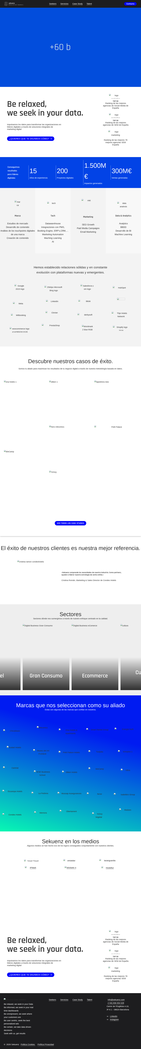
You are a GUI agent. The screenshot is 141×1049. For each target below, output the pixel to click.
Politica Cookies (28, 1044)
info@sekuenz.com (116, 1000)
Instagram (114, 1019)
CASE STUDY (25, 426)
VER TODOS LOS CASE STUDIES (70, 523)
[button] (30, 139)
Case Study (77, 1000)
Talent (89, 1000)
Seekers (52, 1000)
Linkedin (113, 1016)
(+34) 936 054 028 (116, 1003)
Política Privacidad (46, 1044)
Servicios (64, 1000)
